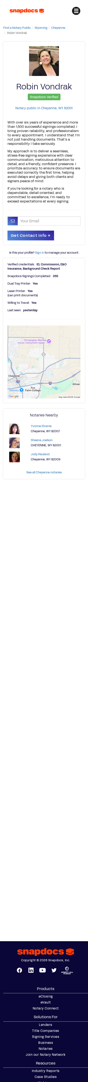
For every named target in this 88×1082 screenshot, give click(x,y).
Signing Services (45, 1037)
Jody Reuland (40, 454)
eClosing (46, 996)
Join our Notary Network (46, 1055)
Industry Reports (46, 1071)
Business (45, 1043)
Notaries (46, 1049)
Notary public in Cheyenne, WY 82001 (44, 108)
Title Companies (45, 1031)
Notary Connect (46, 1008)
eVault (46, 1002)
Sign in (39, 253)
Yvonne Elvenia (41, 426)
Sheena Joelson (42, 440)
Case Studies (46, 1077)
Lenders (45, 1025)
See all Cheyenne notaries (44, 472)
